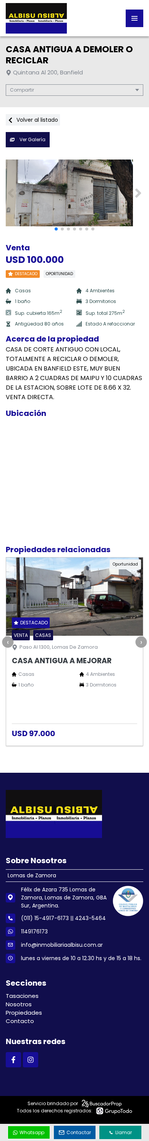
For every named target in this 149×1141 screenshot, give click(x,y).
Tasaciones (22, 996)
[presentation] (7, 642)
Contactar (78, 1132)
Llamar (123, 1132)
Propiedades (24, 1013)
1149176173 (34, 931)
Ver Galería (31, 139)
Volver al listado (36, 120)
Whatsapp (31, 1132)
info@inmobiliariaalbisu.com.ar (62, 945)
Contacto (20, 1021)
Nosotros (19, 1004)
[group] (74, 193)
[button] (138, 193)
